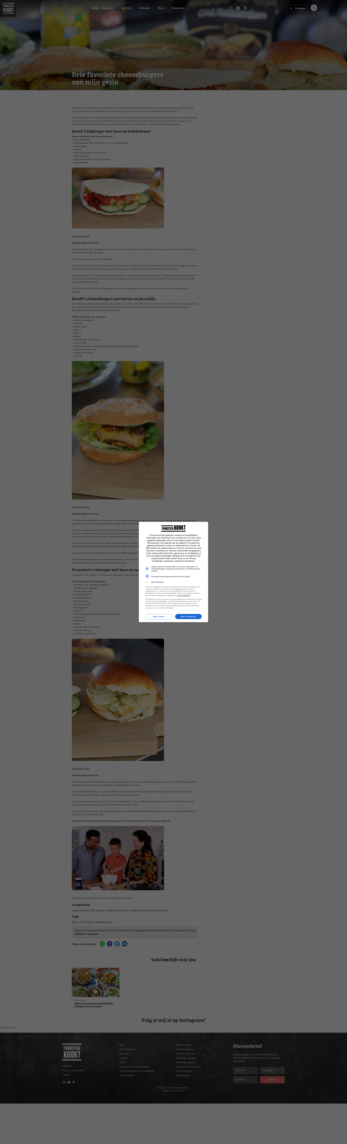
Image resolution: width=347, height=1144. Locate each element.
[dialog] (173, 572)
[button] (173, 582)
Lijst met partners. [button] (184, 595)
